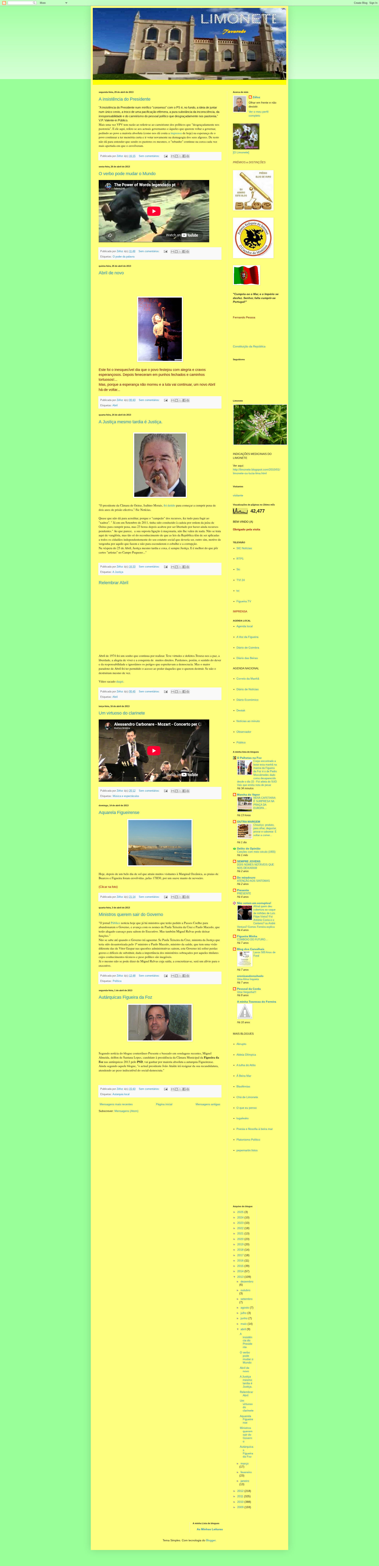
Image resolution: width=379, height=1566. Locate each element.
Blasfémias (243, 1086)
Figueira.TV (243, 601)
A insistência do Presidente (124, 99)
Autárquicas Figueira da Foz (125, 997)
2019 (240, 1244)
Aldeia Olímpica (246, 1054)
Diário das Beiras (247, 658)
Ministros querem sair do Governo (131, 914)
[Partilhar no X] (180, 156)
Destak (240, 710)
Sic (238, 569)
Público (115, 923)
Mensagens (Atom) (126, 1111)
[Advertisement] (252, 1178)
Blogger (211, 1540)
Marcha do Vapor (248, 794)
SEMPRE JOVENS (248, 861)
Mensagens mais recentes (116, 1104)
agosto (245, 1307)
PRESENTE (244, 893)
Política (117, 981)
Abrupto (241, 1044)
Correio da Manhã (247, 678)
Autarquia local (121, 1094)
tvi (237, 590)
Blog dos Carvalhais (250, 949)
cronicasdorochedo (250, 976)
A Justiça (118, 572)
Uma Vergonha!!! (246, 992)
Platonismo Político (248, 1139)
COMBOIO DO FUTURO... (252, 939)
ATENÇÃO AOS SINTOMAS (253, 880)
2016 (240, 1260)
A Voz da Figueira (247, 636)
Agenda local (244, 626)
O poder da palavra (123, 256)
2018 (240, 1249)
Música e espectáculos (126, 796)
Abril (115, 405)
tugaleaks (242, 1118)
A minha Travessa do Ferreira (256, 1001)
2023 (240, 1222)
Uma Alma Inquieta (248, 979)
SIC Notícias (244, 548)
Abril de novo (111, 272)
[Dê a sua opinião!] (176, 156)
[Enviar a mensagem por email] (173, 156)
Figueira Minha (247, 936)
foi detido (169, 505)
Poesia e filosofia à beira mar (254, 1128)
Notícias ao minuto (248, 721)
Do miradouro (246, 877)
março (245, 1463)
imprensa (176, 133)
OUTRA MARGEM (248, 821)
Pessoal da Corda (249, 988)
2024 (240, 1217)
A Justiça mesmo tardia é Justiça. (130, 421)
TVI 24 (240, 580)
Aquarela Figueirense (119, 812)
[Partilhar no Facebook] (184, 156)
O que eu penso (246, 1107)
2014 (240, 1271)
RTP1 (240, 558)
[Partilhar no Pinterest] (188, 156)
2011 (240, 1496)
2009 (240, 1507)
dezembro (247, 1281)
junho (244, 1318)
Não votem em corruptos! (254, 903)
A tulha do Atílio (246, 1065)
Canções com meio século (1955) (256, 851)
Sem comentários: (149, 156)
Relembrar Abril (113, 582)
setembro (246, 1298)
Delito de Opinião (249, 848)
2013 (240, 1276)
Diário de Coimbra (247, 647)
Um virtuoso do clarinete (122, 713)
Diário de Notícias (247, 689)
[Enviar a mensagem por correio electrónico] (165, 156)
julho (244, 1312)
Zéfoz (256, 97)
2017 (240, 1255)
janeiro (245, 1480)
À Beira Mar (243, 1075)
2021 (240, 1233)
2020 (240, 1239)
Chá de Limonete (247, 1097)
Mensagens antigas (208, 1104)
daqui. (119, 681)
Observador (243, 731)
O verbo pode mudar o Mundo (127, 173)
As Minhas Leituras (210, 1529)
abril (244, 1329)
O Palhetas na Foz (249, 757)
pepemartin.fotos (247, 1150)
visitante (238, 495)
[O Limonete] (241, 152)
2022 (240, 1228)
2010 (240, 1501)
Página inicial (164, 1104)
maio (244, 1323)
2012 (240, 1490)
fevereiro (246, 1472)
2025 (240, 1211)
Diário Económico (247, 699)
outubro (245, 1290)
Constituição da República (249, 346)
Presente (243, 890)
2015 (240, 1265)
